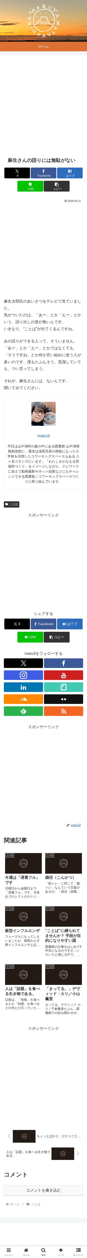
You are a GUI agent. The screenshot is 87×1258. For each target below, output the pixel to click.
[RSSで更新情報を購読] (63, 711)
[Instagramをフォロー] (23, 675)
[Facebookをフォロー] (63, 663)
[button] (57, 186)
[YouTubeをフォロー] (63, 675)
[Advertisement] (43, 106)
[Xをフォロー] (23, 663)
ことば (13, 504)
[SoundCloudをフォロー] (23, 699)
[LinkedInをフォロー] (23, 687)
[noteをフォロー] (63, 687)
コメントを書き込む (43, 1190)
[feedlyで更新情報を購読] (23, 711)
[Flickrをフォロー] (63, 699)
